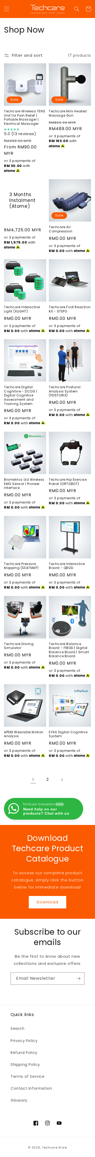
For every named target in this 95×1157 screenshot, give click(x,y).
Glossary (19, 1100)
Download (47, 902)
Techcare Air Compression (61, 229)
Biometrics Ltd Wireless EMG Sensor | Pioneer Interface (24, 484)
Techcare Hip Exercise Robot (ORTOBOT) (68, 482)
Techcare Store (54, 1147)
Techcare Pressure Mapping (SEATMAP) (21, 566)
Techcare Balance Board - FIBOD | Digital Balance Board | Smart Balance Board (69, 650)
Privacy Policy (24, 1040)
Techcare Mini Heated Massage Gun (68, 113)
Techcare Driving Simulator (19, 646)
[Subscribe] (78, 978)
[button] (6, 9)
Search (18, 1028)
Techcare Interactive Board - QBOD (67, 566)
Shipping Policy (25, 1064)
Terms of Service (28, 1076)
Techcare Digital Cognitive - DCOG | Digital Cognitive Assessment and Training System (20, 395)
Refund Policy (24, 1052)
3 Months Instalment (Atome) (22, 200)
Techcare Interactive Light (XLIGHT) (22, 309)
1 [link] (33, 779)
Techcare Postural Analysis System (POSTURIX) (64, 391)
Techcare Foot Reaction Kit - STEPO (70, 309)
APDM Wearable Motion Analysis (24, 734)
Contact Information (31, 1088)
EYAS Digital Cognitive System (68, 734)
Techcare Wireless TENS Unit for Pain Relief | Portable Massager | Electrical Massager (24, 117)
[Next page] (62, 779)
